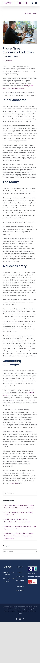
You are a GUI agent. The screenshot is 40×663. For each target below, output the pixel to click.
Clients (20, 572)
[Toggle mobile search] (32, 3)
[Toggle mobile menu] (36, 3)
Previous (28, 13)
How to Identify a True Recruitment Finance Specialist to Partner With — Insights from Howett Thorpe (18, 535)
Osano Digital (29, 609)
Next (34, 13)
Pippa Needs (8, 61)
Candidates (20, 576)
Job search (20, 587)
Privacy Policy (21, 611)
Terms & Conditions (10, 611)
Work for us (20, 590)
